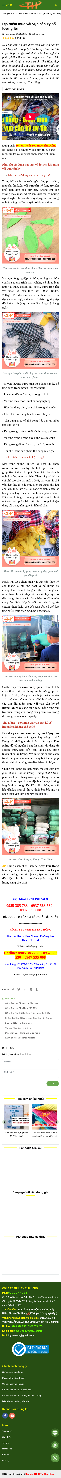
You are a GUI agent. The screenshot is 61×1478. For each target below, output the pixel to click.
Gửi (52, 1083)
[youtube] (12, 1416)
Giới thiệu (6, 1437)
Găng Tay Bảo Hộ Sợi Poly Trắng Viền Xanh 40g (27, 1013)
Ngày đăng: (10, 34)
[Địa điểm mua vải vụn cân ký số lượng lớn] (30, 5)
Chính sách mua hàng (12, 1372)
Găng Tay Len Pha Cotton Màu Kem (22, 1003)
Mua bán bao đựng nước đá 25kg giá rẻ (16, 1134)
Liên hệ (5, 1460)
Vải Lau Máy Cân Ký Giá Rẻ (18, 1028)
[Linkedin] (25, 989)
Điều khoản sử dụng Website (15, 1401)
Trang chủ (7, 13)
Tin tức (18, 13)
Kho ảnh (6, 1454)
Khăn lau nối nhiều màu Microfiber (21, 1038)
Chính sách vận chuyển (13, 1384)
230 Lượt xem (38, 34)
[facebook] (5, 1416)
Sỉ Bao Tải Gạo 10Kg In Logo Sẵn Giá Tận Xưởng (28, 1018)
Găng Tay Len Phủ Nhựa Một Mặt (21, 1008)
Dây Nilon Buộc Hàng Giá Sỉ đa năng (22, 1033)
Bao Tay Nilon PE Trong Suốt (18, 1023)
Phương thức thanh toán (13, 1378)
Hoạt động (7, 1449)
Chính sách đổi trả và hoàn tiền (17, 1389)
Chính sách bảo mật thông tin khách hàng (21, 1395)
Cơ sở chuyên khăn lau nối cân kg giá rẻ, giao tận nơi (44, 1134)
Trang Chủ (7, 1431)
